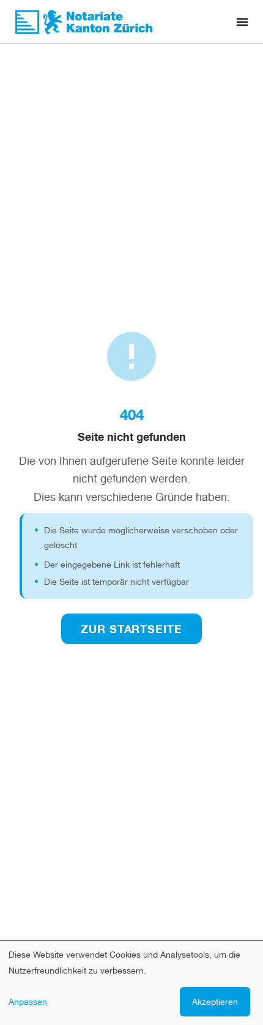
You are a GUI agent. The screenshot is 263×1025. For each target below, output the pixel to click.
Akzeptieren (215, 1001)
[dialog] (131, 983)
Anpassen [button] (28, 1001)
